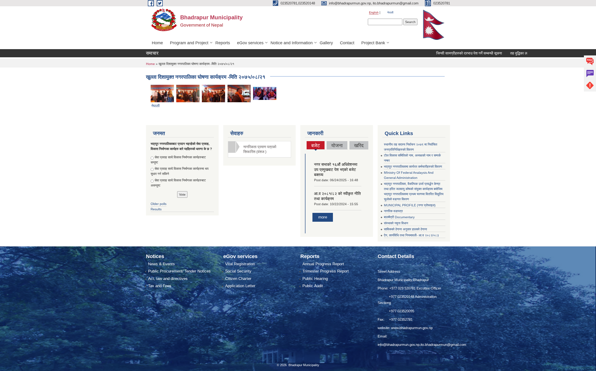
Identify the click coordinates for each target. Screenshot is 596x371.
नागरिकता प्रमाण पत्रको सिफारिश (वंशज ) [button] (259, 149)
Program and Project (189, 43)
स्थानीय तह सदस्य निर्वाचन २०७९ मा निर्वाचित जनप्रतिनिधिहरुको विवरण (410, 147)
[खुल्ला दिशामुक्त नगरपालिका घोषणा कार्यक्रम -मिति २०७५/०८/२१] (162, 93)
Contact (347, 43)
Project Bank (373, 43)
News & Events (161, 264)
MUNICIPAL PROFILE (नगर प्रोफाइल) (410, 205)
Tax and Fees (159, 286)
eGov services (250, 43)
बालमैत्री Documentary (399, 217)
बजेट (315, 146)
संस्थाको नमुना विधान (396, 223)
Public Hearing (315, 278)
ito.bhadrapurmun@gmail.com (443, 345)
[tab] (259, 149)
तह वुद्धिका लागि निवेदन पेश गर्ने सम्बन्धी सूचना (524, 53)
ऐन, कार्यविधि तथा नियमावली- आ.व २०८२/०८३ (411, 235)
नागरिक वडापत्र (393, 211)
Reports (222, 43)
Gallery (326, 43)
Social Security (238, 271)
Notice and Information (292, 43)
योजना (337, 145)
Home (157, 43)
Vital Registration (240, 264)
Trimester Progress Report (325, 271)
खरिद (359, 145)
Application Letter (240, 286)
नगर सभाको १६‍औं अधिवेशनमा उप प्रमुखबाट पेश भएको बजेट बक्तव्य (335, 169)
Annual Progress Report (323, 264)
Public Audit (312, 286)
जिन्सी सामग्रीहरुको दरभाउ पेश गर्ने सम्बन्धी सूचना (453, 53)
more (322, 217)
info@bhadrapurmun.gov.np (399, 345)
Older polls (158, 204)
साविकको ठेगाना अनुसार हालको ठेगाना (405, 229)
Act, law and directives (168, 278)
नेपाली (390, 12)
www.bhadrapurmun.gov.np (412, 328)
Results (156, 209)
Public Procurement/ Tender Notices (179, 271)
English (374, 12)
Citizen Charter (238, 278)
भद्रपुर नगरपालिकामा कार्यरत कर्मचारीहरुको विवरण (413, 166)
